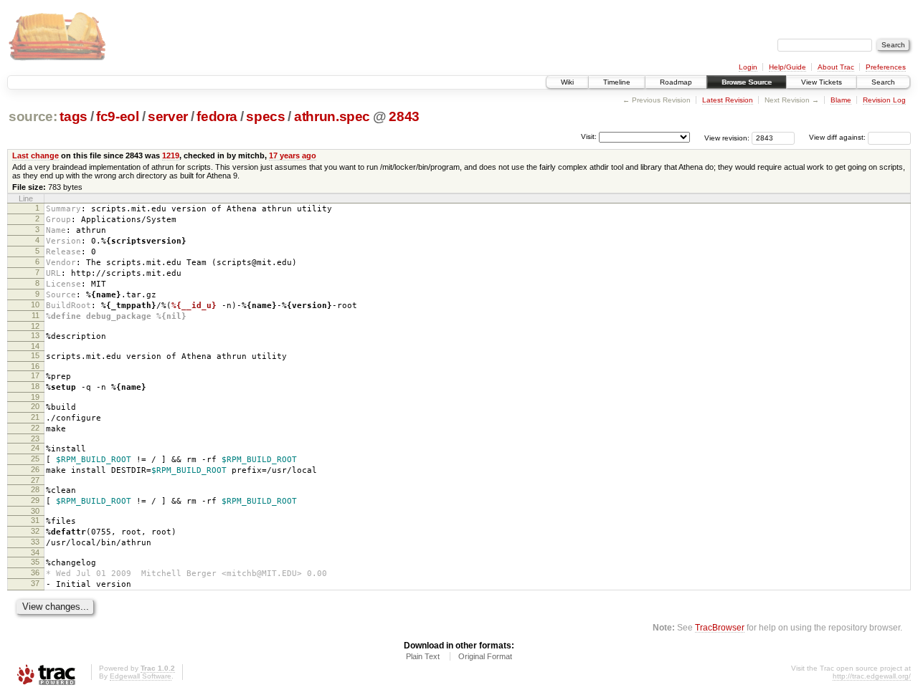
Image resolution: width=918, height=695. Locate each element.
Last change (35, 155)
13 (35, 335)
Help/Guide (787, 67)
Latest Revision (727, 100)
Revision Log (884, 100)
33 (35, 541)
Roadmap (676, 82)
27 (35, 480)
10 (35, 304)
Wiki (567, 82)
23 (35, 438)
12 (35, 326)
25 (35, 458)
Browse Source (746, 82)
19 (35, 397)
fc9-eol (117, 116)
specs (265, 116)
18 (35, 386)
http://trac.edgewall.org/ (872, 676)
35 (35, 561)
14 (35, 346)
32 (35, 531)
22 (35, 427)
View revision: (726, 137)
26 (35, 469)
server (168, 116)
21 (35, 417)
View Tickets (821, 82)
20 (35, 406)
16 (35, 366)
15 (35, 355)
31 (35, 520)
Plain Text (423, 656)
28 (35, 489)
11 (35, 315)
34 (35, 552)
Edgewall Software (140, 676)
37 (35, 583)
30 (35, 511)
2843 (404, 116)
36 (35, 572)
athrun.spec (332, 116)
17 (35, 375)
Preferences (886, 67)
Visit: (589, 136)
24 (35, 448)
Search (883, 82)
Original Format (485, 656)
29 (35, 500)
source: (33, 116)
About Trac (836, 67)
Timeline (616, 82)
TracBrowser (719, 627)
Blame (841, 100)
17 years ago (292, 155)
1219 (170, 155)
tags (73, 116)
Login (748, 67)
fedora (217, 116)
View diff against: (838, 137)
